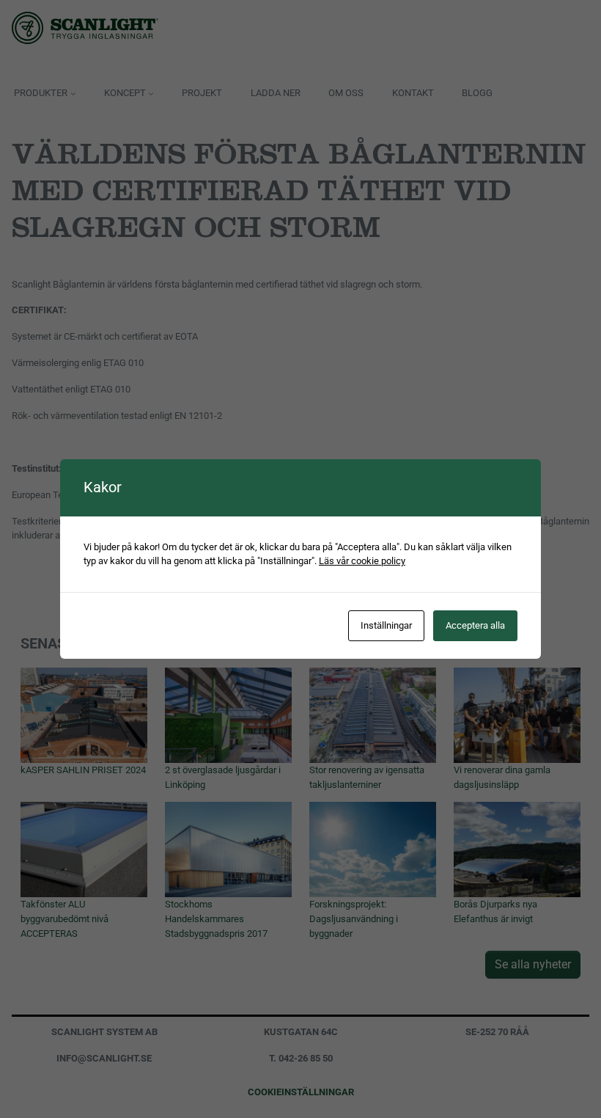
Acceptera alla (475, 625)
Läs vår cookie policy (362, 560)
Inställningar (386, 625)
